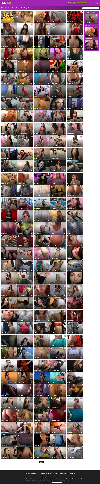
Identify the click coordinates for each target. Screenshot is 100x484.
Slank (17, 8)
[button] (91, 3)
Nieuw (13, 8)
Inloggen (97, 3)
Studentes (7, 8)
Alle (2, 8)
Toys (29, 8)
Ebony (25, 8)
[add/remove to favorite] (35, 12)
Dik (21, 8)
